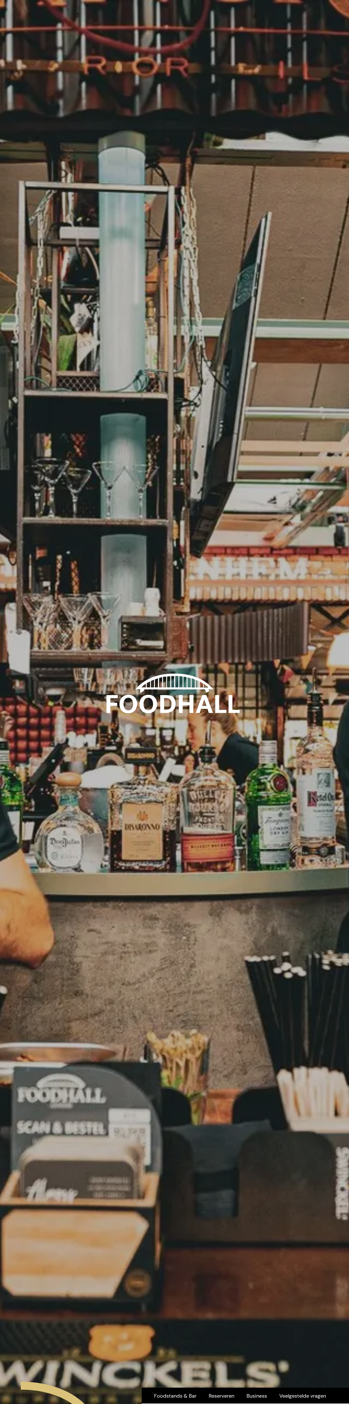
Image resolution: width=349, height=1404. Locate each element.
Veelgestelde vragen (302, 1396)
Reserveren (221, 1396)
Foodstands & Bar (175, 1396)
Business (257, 1396)
